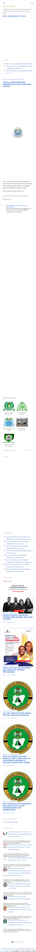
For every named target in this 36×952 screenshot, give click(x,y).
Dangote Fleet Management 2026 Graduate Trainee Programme (17, 670)
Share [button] (22, 79)
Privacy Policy (24, 948)
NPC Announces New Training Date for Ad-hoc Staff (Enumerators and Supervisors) (17, 807)
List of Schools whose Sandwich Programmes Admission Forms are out (19, 561)
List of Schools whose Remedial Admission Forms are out (17, 547)
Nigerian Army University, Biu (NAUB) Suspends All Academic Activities (19, 886)
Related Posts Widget (29, 450)
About (9, 948)
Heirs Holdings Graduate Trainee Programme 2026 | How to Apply (18, 617)
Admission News (7, 450)
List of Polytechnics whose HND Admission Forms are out (17, 565)
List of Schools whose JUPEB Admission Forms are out (16, 556)
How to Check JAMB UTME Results (19, 64)
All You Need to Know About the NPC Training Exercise (17, 714)
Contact (15, 948)
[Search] (32, 3)
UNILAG (14, 450)
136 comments (10, 765)
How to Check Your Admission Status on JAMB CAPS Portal (19, 67)
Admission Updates (14, 16)
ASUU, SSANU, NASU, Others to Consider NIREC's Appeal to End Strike (19, 909)
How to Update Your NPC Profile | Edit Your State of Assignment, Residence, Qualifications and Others (16, 759)
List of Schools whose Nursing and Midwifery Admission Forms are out (18, 538)
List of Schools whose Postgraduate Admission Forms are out (18, 570)
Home (4, 16)
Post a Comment (11, 622)
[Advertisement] (18, 35)
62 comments (10, 812)
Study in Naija (9, 6)
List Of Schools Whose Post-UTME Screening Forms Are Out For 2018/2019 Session (20, 847)
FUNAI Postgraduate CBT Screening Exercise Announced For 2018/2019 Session (20, 922)
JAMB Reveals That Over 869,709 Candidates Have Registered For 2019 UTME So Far (20, 834)
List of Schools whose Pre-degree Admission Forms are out (17, 542)
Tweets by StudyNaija (10, 822)
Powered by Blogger (19, 942)
